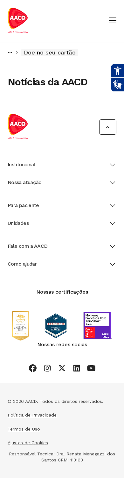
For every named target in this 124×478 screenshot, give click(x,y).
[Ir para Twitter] (62, 368)
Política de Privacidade (32, 414)
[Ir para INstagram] (47, 368)
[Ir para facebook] (33, 368)
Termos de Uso (24, 429)
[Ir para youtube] (91, 368)
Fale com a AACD (27, 246)
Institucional (21, 164)
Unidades (18, 223)
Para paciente (23, 205)
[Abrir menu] (112, 21)
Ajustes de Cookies (28, 442)
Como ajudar (22, 264)
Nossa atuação (25, 182)
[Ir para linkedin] (76, 368)
